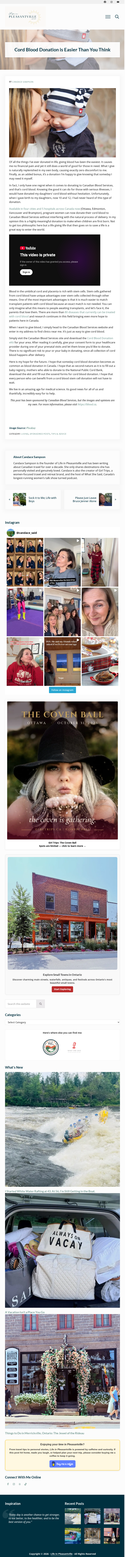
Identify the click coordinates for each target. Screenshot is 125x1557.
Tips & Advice (58, 433)
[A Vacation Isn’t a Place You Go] (92, 1516)
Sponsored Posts (40, 433)
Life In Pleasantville (61, 1553)
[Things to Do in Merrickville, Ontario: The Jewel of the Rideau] (112, 1516)
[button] (25, 562)
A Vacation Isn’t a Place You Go (25, 1312)
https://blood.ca (87, 404)
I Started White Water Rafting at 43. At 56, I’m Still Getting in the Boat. (50, 1191)
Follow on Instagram (62, 690)
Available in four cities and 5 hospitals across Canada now (44, 209)
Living (25, 433)
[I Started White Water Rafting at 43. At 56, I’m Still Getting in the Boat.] (73, 1516)
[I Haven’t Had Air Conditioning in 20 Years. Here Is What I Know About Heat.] (73, 1536)
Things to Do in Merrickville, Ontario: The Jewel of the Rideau (44, 1433)
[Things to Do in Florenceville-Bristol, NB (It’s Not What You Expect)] (112, 1536)
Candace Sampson (23, 81)
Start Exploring (62, 989)
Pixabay (30, 427)
